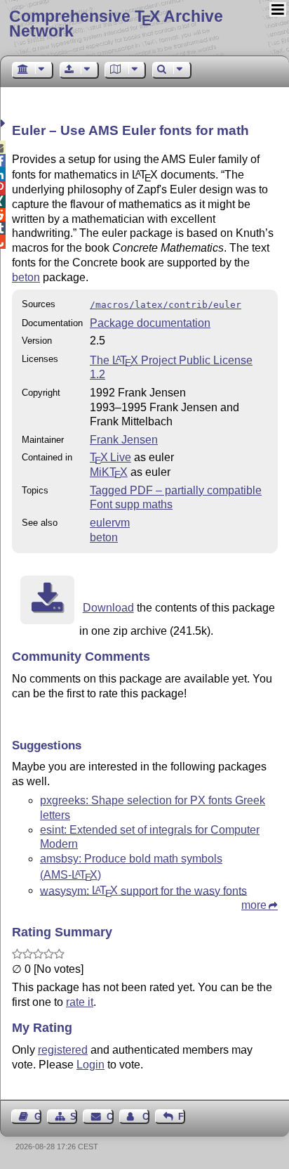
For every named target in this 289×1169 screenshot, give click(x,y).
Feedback (181, 1116)
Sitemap (73, 1116)
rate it (79, 1002)
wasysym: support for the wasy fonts (143, 890)
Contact (110, 1116)
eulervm (110, 523)
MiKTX (109, 472)
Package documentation (150, 323)
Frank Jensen (124, 440)
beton (26, 277)
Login (90, 1065)
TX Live (110, 457)
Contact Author (145, 1116)
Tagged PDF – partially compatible (176, 490)
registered (63, 1050)
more (254, 905)
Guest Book (37, 1116)
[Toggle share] (4, 123)
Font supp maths (131, 504)
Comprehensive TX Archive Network (116, 23)
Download (108, 608)
